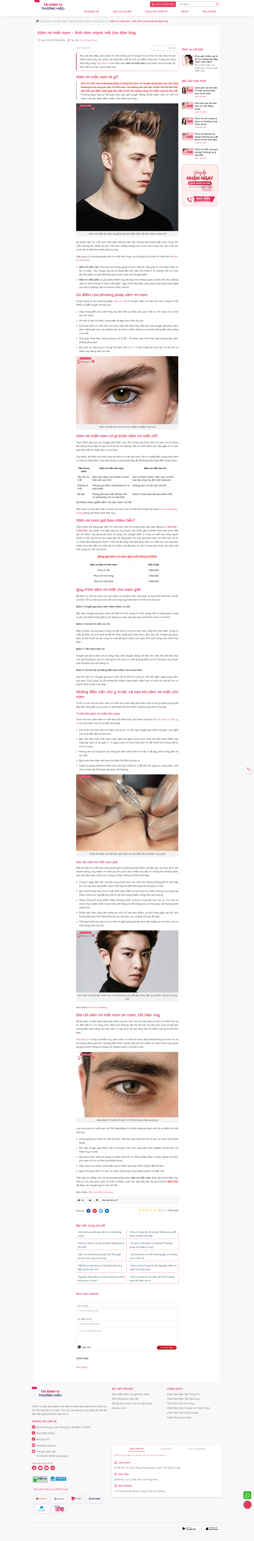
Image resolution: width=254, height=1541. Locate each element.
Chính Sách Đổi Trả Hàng (180, 1403)
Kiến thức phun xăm (80, 21)
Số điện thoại (85, 1318)
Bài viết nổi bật (122, 1388)
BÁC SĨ (184, 11)
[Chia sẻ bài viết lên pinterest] (95, 1211)
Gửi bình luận (167, 1347)
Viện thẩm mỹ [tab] (136, 1448)
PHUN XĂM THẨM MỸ (156, 11)
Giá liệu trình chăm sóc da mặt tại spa (132, 1403)
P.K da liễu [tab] (166, 1449)
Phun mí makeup (97, 1007)
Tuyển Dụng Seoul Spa (179, 1417)
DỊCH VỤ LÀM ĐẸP (122, 11)
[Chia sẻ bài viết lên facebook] (88, 1211)
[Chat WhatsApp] (247, 1495)
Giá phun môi (119, 1407)
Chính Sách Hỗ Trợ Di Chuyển (182, 1412)
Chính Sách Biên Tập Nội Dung (183, 1398)
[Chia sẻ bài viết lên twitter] (101, 1211)
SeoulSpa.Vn (83, 1039)
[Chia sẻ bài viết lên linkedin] (107, 1211)
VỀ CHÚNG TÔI (91, 11)
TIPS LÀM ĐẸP (209, 11)
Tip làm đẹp (59, 21)
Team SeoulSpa (88, 40)
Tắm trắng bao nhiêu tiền (125, 1398)
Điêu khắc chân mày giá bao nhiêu (130, 1394)
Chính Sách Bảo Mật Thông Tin (183, 1394)
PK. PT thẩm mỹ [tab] (197, 1449)
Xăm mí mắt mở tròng (100, 1192)
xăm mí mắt (120, 301)
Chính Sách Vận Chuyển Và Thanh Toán (188, 1407)
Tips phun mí (100, 21)
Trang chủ (45, 21)
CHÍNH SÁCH (175, 1388)
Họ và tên (83, 1305)
